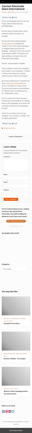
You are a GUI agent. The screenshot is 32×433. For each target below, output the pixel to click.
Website (6, 190)
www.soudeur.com (8, 43)
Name (6, 174)
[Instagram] (6, 411)
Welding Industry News (9, 128)
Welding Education (9, 353)
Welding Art (7, 318)
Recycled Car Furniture (12, 323)
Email (6, 182)
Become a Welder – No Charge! (14, 358)
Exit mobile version (16, 430)
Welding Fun (16, 318)
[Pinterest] (9, 411)
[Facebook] (3, 411)
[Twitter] (13, 411)
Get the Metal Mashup (16, 221)
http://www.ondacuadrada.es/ (16, 83)
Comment (7, 156)
